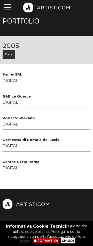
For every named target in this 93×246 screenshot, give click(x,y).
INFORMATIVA (46, 241)
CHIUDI (68, 241)
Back (8, 54)
